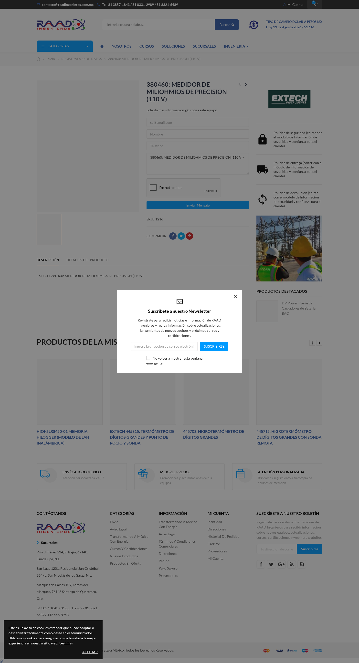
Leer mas (66, 643)
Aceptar (90, 652)
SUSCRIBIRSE (214, 346)
